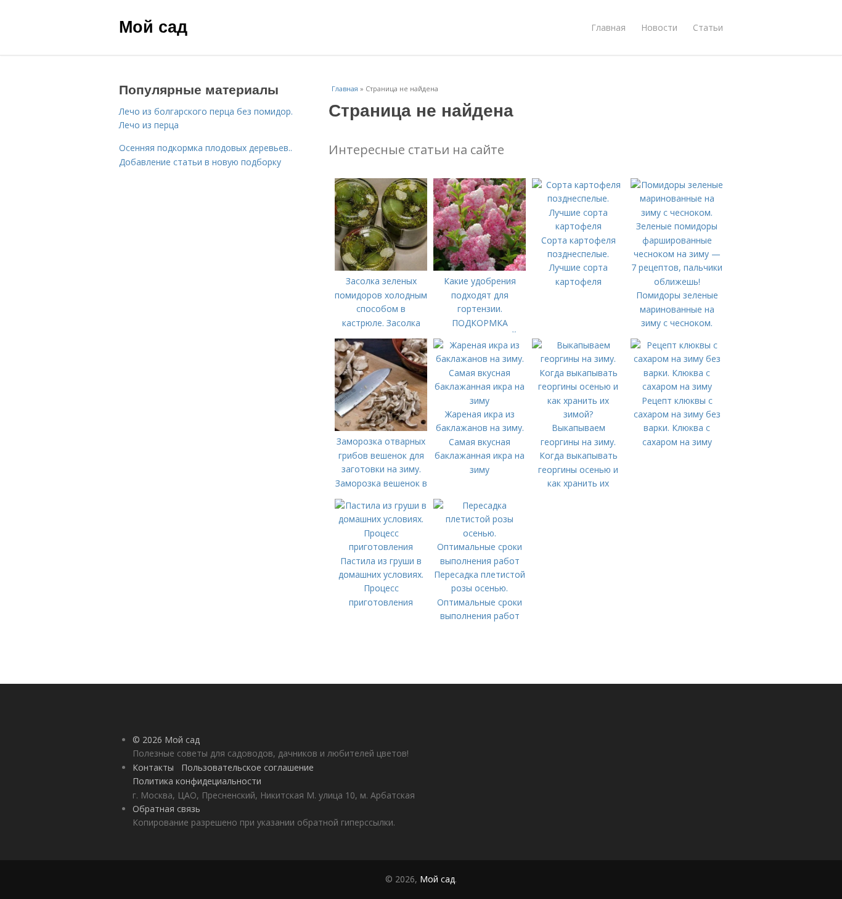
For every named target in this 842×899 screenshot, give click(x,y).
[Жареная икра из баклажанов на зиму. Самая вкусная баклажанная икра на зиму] (479, 400)
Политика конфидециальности (197, 781)
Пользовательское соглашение (247, 767)
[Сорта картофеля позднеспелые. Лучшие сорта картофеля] (578, 226)
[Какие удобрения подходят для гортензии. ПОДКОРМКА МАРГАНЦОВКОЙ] (479, 267)
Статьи (708, 27)
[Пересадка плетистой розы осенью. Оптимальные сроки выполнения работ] (479, 561)
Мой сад (153, 26)
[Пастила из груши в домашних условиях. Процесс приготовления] (381, 546)
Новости (659, 27)
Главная (608, 27)
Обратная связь (166, 809)
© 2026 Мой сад (166, 739)
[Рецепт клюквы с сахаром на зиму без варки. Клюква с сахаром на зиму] (677, 386)
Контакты (153, 767)
